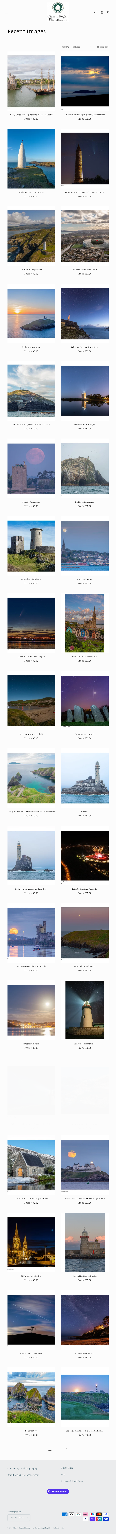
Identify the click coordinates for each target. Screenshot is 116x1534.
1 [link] (50, 1448)
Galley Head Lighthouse (84, 1044)
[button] (6, 12)
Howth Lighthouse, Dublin (85, 1276)
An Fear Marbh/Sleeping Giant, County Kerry (85, 115)
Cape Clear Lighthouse (31, 579)
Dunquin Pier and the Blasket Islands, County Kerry (31, 811)
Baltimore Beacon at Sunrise (31, 192)
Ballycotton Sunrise (31, 347)
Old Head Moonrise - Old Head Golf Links (84, 1431)
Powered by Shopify (43, 1528)
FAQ (63, 1474)
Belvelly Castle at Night (84, 424)
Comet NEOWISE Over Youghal (31, 656)
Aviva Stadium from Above (85, 269)
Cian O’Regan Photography (24, 1528)
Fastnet (84, 811)
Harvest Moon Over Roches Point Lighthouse (85, 1198)
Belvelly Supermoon (31, 502)
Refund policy (59, 1528)
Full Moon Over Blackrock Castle (31, 966)
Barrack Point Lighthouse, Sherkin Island (31, 424)
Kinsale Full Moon (31, 1044)
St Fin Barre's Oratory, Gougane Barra (31, 1198)
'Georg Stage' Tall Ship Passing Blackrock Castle (31, 115)
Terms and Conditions (72, 1481)
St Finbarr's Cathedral (31, 1276)
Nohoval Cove (31, 1431)
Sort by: (65, 47)
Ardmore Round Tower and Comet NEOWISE (84, 192)
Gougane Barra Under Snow (84, 1124)
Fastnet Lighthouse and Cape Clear (31, 889)
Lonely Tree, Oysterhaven (31, 1353)
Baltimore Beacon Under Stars (84, 347)
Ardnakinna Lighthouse (31, 269)
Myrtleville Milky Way (84, 1353)
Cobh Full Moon (84, 579)
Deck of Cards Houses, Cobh (84, 656)
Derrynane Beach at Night (31, 734)
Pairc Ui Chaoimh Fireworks (84, 889)
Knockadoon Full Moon (84, 966)
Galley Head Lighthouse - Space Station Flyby (31, 1124)
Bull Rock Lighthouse (84, 502)
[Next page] (66, 1448)
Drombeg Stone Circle (84, 734)
